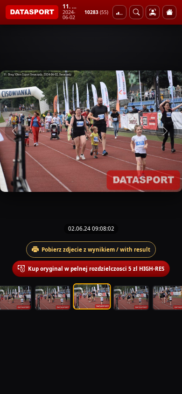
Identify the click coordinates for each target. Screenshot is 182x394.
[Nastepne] (166, 131)
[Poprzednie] (15, 131)
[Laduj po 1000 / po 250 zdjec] (119, 12)
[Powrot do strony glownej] (169, 12)
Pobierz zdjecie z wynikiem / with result (96, 249)
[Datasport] (32, 12)
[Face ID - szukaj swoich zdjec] (136, 12)
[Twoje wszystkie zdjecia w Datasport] (153, 12)
